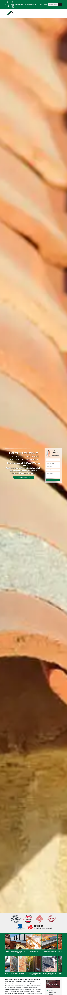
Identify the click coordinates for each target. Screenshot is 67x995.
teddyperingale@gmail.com (25, 4)
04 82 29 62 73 (7, 4)
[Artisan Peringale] (12, 13)
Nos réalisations (23, 477)
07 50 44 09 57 (12, 4)
